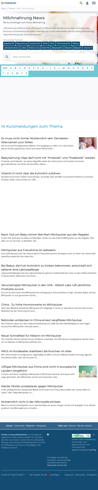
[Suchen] (7, 56)
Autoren (72, 425)
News (3, 8)
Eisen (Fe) (45, 48)
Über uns (62, 426)
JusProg (93, 450)
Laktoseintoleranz (11, 48)
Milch (52, 43)
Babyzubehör (57, 48)
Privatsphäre (92, 475)
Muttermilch (35, 43)
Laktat (23, 48)
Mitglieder (30, 425)
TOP (5, 68)
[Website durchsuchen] (81, 3)
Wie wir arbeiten (84, 425)
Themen (11, 8)
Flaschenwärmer (64, 43)
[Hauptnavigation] (94, 3)
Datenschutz (80, 475)
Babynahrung (22, 43)
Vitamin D (88, 48)
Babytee (68, 48)
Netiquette (41, 425)
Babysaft (77, 48)
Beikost (76, 43)
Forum (9, 426)
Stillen (45, 43)
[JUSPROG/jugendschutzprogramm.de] (81, 436)
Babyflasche (9, 43)
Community (19, 425)
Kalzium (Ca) (34, 48)
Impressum (69, 475)
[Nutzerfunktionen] (87, 3)
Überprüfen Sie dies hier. (57, 465)
